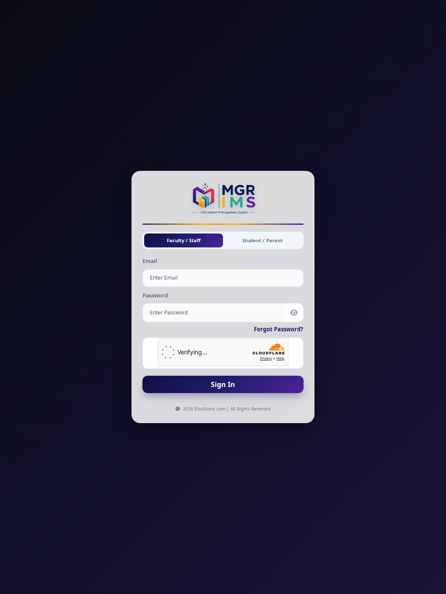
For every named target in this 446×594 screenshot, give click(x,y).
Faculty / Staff (184, 240)
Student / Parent (262, 240)
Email (149, 261)
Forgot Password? (278, 329)
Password (155, 295)
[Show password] (294, 312)
